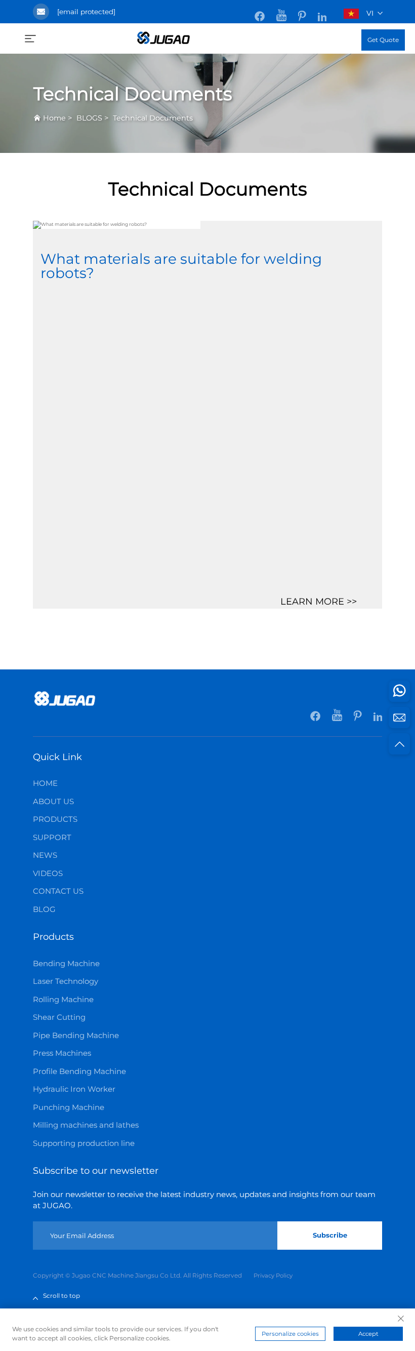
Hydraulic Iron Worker (74, 1089)
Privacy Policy (273, 1275)
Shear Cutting (59, 1017)
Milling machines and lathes (86, 1125)
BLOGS (89, 118)
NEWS (45, 855)
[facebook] (260, 11)
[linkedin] (322, 11)
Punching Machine (68, 1107)
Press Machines (62, 1053)
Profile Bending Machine (79, 1071)
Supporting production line (84, 1143)
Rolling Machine (63, 999)
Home (54, 118)
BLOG (44, 909)
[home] (163, 37)
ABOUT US (53, 801)
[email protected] (86, 12)
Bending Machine (66, 963)
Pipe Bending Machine (76, 1035)
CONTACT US (58, 891)
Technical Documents (153, 118)
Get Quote (383, 40)
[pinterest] (303, 11)
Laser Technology (65, 981)
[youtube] (282, 11)
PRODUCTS (55, 819)
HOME (45, 783)
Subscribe (330, 1235)
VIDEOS (48, 873)
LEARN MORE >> (318, 601)
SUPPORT (52, 837)
